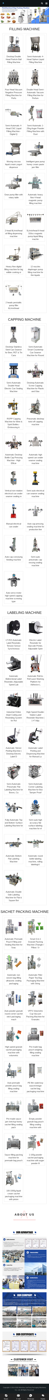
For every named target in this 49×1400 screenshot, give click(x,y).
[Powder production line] (24, 15)
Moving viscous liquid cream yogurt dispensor (13, 164)
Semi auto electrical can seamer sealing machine (35, 493)
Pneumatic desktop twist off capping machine (35, 421)
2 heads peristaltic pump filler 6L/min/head (14, 305)
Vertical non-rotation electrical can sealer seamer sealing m (13, 493)
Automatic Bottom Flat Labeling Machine (14, 858)
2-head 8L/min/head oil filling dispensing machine (13, 233)
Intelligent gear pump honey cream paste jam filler (35, 164)
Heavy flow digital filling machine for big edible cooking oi (13, 269)
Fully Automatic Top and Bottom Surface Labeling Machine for (13, 822)
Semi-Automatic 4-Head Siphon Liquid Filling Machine (35, 59)
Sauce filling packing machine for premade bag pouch (14, 1157)
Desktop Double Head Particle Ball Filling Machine (14, 59)
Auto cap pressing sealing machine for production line (35, 526)
